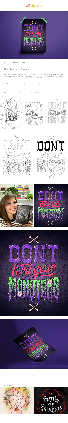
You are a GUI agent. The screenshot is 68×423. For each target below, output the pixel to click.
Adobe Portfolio (42, 419)
